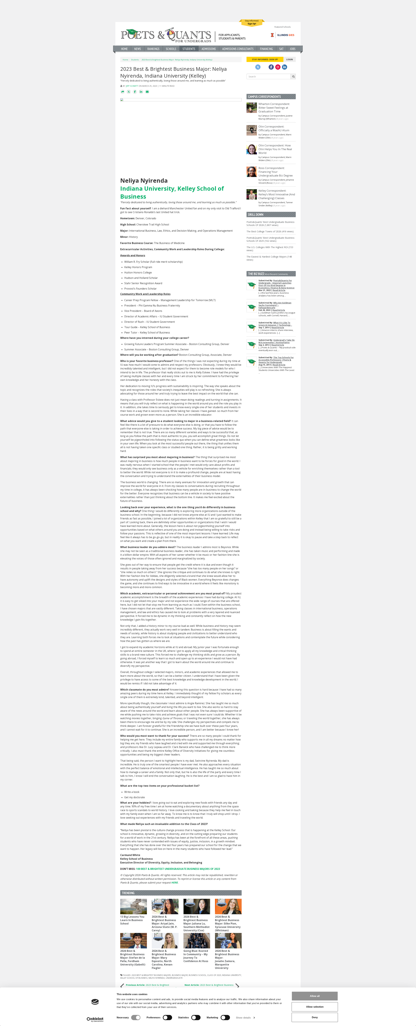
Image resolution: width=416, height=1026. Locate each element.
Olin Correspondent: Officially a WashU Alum (274, 128)
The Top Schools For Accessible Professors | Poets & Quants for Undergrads (276, 360)
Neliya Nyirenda (157, 978)
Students (189, 49)
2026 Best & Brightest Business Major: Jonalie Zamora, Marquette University (227, 959)
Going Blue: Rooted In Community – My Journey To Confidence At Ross (195, 956)
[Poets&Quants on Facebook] (277, 67)
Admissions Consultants (238, 49)
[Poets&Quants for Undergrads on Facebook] (271, 67)
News (137, 49)
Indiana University (231, 975)
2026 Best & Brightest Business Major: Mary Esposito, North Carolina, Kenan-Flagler (164, 959)
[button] (122, 92)
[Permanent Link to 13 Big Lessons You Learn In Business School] (133, 906)
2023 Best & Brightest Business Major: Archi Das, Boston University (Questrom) (208, 986)
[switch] (167, 1017)
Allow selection (315, 1006)
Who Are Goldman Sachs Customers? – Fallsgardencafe (275, 305)
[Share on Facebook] (135, 92)
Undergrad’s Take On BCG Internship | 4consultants (277, 341)
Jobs (292, 49)
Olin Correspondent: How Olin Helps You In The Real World (275, 149)
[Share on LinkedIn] (141, 92)
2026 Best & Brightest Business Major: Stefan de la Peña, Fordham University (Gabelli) (132, 957)
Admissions (209, 49)
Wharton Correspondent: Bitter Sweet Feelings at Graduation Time (274, 107)
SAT (281, 49)
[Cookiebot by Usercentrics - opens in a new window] (95, 1019)
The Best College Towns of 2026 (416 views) (270, 231)
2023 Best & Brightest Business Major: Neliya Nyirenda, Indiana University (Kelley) (177, 59)
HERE (174, 882)
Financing (266, 49)
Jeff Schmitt (132, 86)
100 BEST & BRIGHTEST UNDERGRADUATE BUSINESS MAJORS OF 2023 (178, 869)
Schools (171, 49)
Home (124, 49)
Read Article (279, 290)
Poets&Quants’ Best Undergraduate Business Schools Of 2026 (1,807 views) (270, 223)
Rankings (153, 49)
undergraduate (174, 978)
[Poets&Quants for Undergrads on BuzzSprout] (264, 67)
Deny (315, 1017)
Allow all (315, 996)
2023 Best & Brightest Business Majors (151, 975)
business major (180, 975)
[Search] (293, 76)
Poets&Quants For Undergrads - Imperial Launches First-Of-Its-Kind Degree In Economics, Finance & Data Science (276, 284)
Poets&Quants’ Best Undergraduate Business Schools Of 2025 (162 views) (270, 239)
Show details (243, 1017)
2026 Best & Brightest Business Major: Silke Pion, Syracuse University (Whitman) (227, 923)
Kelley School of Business (134, 978)
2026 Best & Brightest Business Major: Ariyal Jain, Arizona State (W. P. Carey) (164, 923)
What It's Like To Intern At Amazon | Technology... (275, 323)
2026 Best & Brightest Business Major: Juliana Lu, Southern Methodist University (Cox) (196, 923)
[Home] (183, 34)
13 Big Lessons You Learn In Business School (132, 920)
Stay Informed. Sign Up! (265, 59)
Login (289, 59)
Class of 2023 (214, 975)
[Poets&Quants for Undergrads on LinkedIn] (284, 67)
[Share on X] (128, 92)
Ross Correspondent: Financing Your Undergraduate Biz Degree (276, 171)
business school (197, 975)
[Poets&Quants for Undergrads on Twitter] (257, 67)
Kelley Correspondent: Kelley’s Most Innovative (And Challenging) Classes (277, 194)
